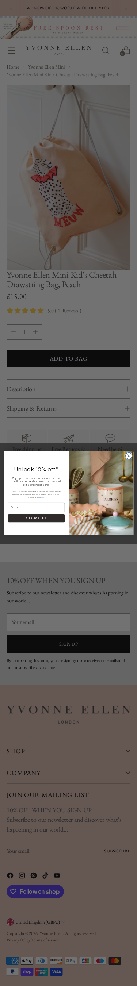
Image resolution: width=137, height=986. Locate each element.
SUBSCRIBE (36, 518)
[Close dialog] (128, 455)
